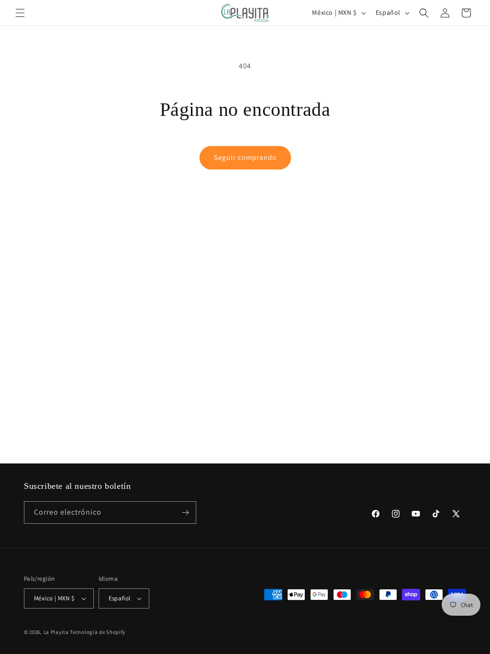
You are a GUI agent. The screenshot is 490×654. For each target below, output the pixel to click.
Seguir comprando (245, 157)
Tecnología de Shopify (97, 632)
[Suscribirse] (185, 512)
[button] (20, 12)
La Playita (57, 632)
